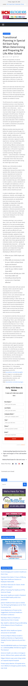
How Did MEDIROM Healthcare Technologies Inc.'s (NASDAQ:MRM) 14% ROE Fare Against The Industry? (14, 648)
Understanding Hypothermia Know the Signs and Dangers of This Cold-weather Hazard (15, 453)
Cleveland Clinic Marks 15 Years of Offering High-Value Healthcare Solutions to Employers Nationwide (13, 579)
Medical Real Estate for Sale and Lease (13, 459)
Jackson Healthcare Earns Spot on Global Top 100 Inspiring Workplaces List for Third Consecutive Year (13, 605)
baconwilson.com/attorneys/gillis (14, 372)
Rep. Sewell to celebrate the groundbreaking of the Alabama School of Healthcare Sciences (14, 625)
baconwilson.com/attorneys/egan (14, 382)
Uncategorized (6, 33)
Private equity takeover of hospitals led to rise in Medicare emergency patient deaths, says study (13, 666)
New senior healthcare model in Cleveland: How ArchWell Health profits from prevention (13, 597)
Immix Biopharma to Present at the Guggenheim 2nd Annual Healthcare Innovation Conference (11, 612)
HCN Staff (16, 56)
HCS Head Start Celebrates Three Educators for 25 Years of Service (15, 5)
